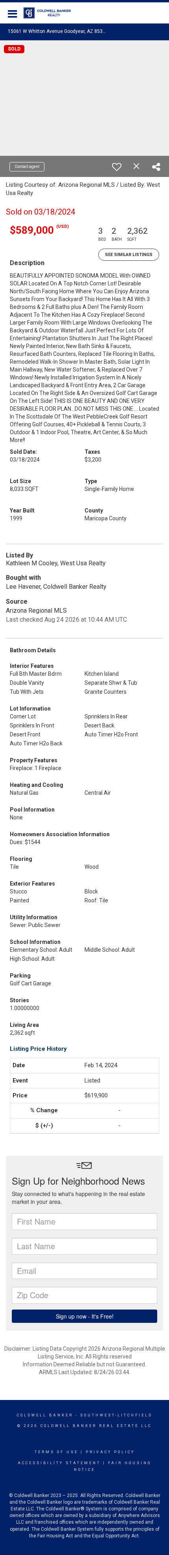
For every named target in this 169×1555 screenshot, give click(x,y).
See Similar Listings (128, 254)
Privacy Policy (110, 1452)
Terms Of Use (56, 1452)
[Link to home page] (51, 12)
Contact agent (27, 166)
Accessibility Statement (59, 1463)
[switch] (117, 166)
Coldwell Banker (45, 1415)
